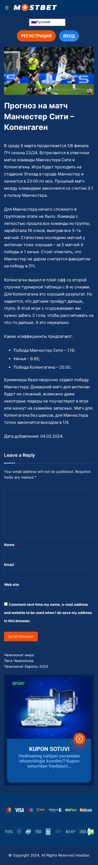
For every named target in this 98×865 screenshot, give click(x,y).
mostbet (82, 855)
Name (10, 544)
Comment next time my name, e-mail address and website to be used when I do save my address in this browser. (48, 612)
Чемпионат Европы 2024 (26, 666)
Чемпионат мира (19, 655)
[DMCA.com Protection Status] (90, 832)
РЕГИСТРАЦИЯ (36, 36)
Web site (11, 584)
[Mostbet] (35, 7)
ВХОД (69, 36)
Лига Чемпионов (18, 660)
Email (10, 564)
